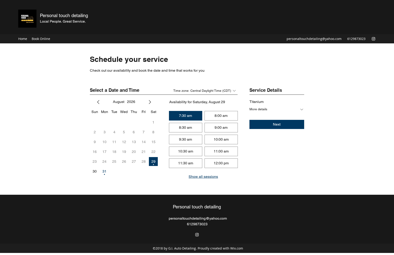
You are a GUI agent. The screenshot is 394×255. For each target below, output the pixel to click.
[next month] (150, 102)
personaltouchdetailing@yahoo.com (314, 39)
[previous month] (98, 102)
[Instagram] (373, 39)
